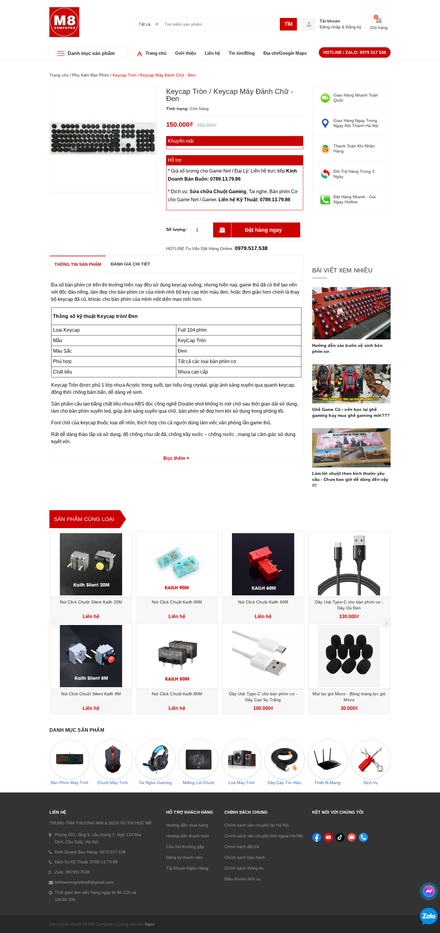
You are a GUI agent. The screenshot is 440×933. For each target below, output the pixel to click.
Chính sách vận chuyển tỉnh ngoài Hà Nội (263, 835)
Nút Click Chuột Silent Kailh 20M (91, 602)
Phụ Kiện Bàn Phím (90, 75)
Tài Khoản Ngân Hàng (187, 868)
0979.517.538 (251, 248)
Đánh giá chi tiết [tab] (130, 264)
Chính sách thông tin (244, 868)
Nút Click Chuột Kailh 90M (177, 602)
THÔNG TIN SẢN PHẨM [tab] (77, 264)
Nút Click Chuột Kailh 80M (177, 693)
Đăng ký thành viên (184, 857)
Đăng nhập (330, 27)
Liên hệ (212, 53)
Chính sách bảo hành (244, 857)
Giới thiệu (185, 53)
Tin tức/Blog (242, 53)
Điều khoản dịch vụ (242, 878)
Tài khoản (330, 21)
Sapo (149, 924)
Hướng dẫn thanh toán (187, 835)
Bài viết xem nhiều (342, 270)
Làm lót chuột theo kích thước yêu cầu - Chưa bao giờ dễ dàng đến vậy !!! (350, 479)
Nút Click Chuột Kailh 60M (263, 602)
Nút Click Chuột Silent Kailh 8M (91, 693)
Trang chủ (155, 53)
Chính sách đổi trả (241, 846)
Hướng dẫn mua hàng (187, 825)
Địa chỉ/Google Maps (285, 53)
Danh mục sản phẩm (91, 53)
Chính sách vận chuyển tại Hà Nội (256, 825)
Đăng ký (353, 27)
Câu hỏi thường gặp (185, 846)
